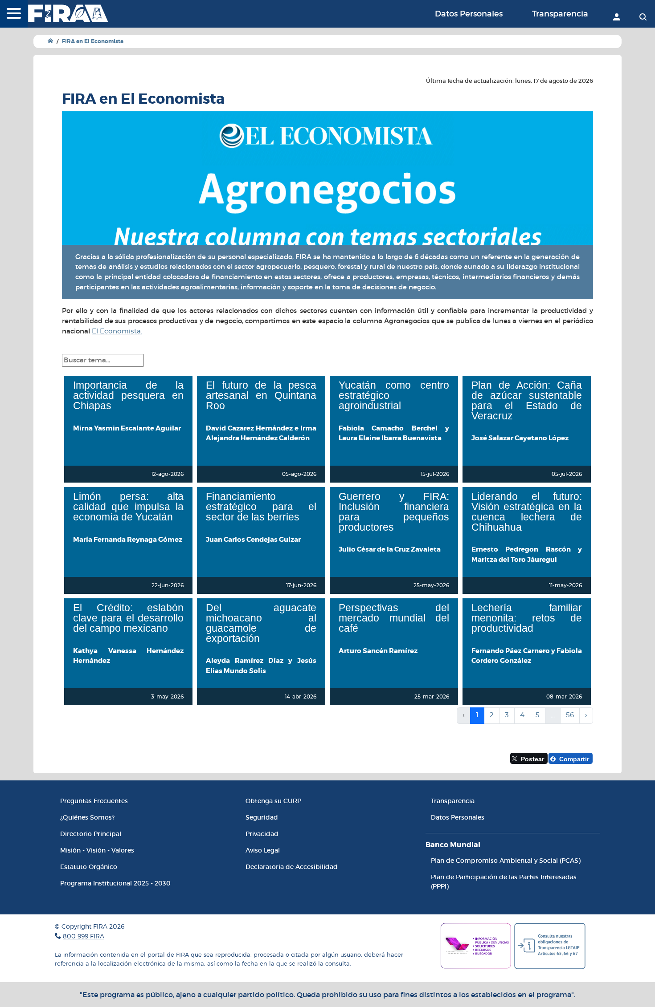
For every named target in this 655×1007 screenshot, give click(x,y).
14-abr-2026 (300, 696)
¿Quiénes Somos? (87, 817)
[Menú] (14, 14)
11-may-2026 (565, 585)
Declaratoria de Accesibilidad (292, 867)
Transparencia (560, 14)
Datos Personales (469, 14)
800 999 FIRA (83, 936)
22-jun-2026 (167, 585)
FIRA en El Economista (92, 41)
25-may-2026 (431, 585)
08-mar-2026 (564, 696)
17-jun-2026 (301, 585)
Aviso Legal (263, 850)
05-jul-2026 (567, 474)
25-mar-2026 (431, 696)
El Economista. (117, 331)
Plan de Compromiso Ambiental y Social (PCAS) (506, 861)
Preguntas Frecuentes (94, 801)
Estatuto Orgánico (88, 867)
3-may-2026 (167, 696)
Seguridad (262, 817)
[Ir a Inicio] (50, 41)
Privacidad (262, 834)
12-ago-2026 (167, 474)
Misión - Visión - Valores (97, 850)
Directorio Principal (90, 834)
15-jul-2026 (435, 474)
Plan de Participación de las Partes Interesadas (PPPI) (504, 881)
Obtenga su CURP (273, 801)
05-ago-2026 (299, 474)
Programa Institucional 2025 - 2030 (115, 883)
